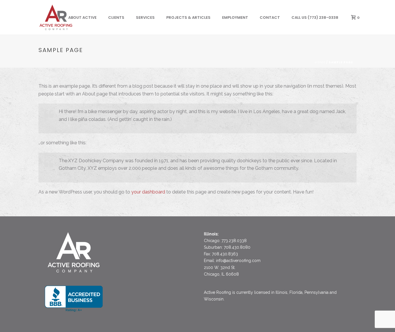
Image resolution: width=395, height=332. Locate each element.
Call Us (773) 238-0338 (314, 17)
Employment (235, 17)
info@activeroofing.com (238, 260)
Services (145, 17)
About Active (82, 17)
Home (320, 62)
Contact (270, 17)
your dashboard (148, 192)
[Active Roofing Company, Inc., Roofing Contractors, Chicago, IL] (74, 299)
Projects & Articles (188, 17)
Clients (116, 17)
